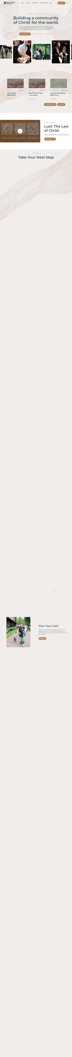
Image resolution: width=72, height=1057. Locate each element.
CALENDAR (61, 104)
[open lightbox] (20, 131)
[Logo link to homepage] (9, 3)
